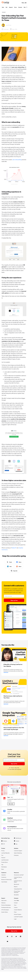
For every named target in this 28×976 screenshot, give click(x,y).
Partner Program (17, 914)
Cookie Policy (17, 964)
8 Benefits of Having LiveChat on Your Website (13, 665)
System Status (4, 912)
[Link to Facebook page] (7, 936)
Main (3, 7)
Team (15, 905)
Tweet (10, 562)
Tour (2, 855)
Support (11, 7)
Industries (3, 874)
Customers (3, 877)
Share (20, 562)
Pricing (2, 850)
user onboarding (16, 159)
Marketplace (4, 866)
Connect (20, 7)
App (2, 864)
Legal (15, 919)
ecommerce (15, 948)
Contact (16, 902)
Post (10, 566)
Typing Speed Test (18, 888)
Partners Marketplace (6, 905)
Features (3, 857)
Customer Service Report (18, 881)
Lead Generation (5, 859)
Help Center (4, 900)
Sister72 (14, 548)
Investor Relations (18, 909)
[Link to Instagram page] (11, 936)
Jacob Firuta (8, 25)
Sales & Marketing (18, 853)
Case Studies (4, 881)
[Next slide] (27, 7)
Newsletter (16, 894)
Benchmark (16, 884)
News (2, 869)
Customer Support (18, 850)
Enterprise (16, 855)
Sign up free (14, 600)
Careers (15, 907)
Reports (15, 886)
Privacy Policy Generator (17, 892)
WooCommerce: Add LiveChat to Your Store (13, 697)
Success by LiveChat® (19, 874)
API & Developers (5, 909)
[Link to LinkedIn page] (20, 936)
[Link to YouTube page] (7, 941)
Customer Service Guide (18, 878)
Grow (15, 7)
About (16, 900)
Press (15, 912)
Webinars (3, 902)
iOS (4, 843)
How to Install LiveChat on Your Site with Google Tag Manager (14, 728)
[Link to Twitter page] (16, 936)
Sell (6, 7)
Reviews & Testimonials (6, 879)
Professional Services (6, 907)
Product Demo (4, 862)
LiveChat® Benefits (5, 853)
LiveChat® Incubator (18, 916)
